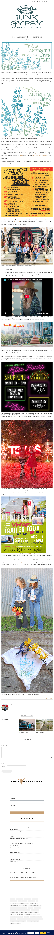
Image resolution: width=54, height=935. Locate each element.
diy (37, 901)
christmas (25, 901)
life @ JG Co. (13, 850)
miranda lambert (28, 912)
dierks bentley (31, 901)
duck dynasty (22, 903)
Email (2, 763)
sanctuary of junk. (5, 719)
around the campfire (14, 831)
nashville (36, 912)
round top (26, 916)
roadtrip (21, 916)
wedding (12, 923)
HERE (29, 553)
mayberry (21, 912)
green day (25, 905)
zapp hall (18, 923)
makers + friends (13, 852)
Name (2, 760)
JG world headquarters (15, 847)
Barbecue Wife (13, 222)
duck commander (14, 903)
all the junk (12, 829)
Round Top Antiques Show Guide (39, 155)
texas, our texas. (40, 732)
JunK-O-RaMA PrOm (22, 907)
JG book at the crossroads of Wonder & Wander (20, 843)
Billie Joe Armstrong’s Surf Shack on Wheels (19, 872)
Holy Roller (28, 218)
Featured (12, 836)
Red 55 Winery (16, 221)
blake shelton (14, 901)
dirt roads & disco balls (24, 732)
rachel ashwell (14, 916)
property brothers (35, 914)
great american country (16, 905)
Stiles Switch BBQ (29, 222)
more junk (12, 854)
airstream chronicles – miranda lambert (18, 827)
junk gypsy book (37, 907)
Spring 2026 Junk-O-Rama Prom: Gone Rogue (20, 877)
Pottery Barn (27, 914)
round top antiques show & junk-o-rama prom (20, 857)
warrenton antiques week (33, 921)
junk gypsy (30, 907)
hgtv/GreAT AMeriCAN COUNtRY (17, 838)
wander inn (12, 863)
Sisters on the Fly (17, 492)
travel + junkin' (13, 861)
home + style (13, 840)
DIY (11, 834)
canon (19, 901)
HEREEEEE (22, 562)
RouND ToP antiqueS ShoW (35, 916)
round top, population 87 (15, 859)
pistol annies (20, 914)
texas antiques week (15, 921)
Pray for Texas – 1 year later (16, 875)
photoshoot (13, 914)
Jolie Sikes (13, 704)
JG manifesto (13, 845)
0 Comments (3, 698)
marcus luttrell (14, 912)
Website (3, 766)
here (36, 153)
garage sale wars (33, 903)
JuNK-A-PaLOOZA (14, 907)
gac (27, 903)
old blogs (21, 155)
